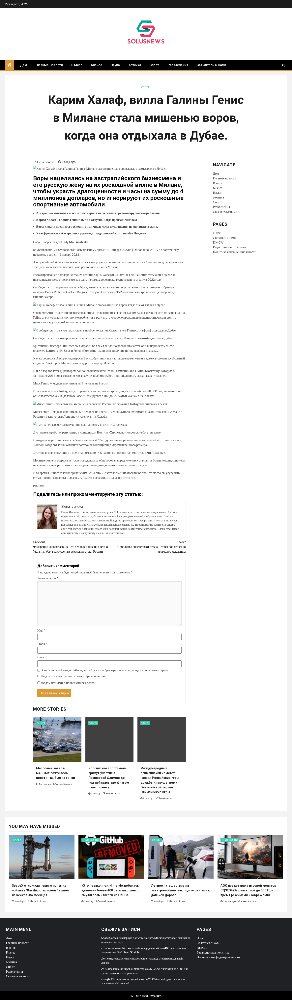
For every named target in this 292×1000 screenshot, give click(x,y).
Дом (23, 65)
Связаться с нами (224, 237)
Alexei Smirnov (64, 783)
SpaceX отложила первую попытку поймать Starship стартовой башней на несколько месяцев (40, 890)
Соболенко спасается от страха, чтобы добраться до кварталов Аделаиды (151, 546)
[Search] (283, 65)
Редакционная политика (229, 247)
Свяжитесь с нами (211, 65)
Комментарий (47, 578)
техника (134, 65)
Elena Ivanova (46, 162)
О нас (216, 233)
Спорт (154, 65)
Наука (115, 65)
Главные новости (49, 65)
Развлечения (178, 65)
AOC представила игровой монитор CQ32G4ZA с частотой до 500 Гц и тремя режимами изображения (248, 890)
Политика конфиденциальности (234, 252)
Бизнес (96, 65)
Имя (41, 630)
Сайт (40, 657)
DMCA (218, 242)
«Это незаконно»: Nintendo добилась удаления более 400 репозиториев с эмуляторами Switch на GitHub (110, 890)
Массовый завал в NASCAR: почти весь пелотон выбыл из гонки (55, 773)
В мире (76, 65)
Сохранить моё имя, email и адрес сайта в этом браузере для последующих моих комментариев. (105, 670)
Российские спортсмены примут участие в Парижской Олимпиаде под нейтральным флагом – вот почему (108, 777)
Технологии (90, 839)
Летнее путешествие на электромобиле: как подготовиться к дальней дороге (180, 890)
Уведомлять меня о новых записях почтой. (69, 683)
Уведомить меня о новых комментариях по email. (73, 676)
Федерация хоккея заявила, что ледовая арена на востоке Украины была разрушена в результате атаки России (70, 546)
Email (42, 643)
